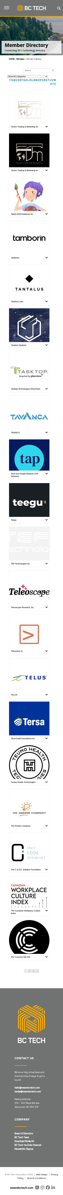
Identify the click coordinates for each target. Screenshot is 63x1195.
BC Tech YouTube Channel (28, 1145)
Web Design (41, 1174)
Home (11, 59)
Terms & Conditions (36, 1178)
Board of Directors (24, 1133)
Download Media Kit (24, 1141)
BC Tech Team (22, 1137)
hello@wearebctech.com (27, 1087)
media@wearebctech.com (28, 1091)
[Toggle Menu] (6, 7)
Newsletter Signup (24, 1149)
